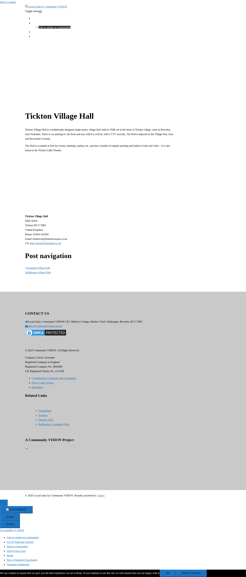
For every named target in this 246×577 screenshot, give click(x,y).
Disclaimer (37, 387)
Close (10, 517)
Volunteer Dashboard (18, 564)
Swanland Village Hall (38, 268)
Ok (167, 573)
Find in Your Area (41, 22)
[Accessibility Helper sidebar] (16, 509)
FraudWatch (44, 410)
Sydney (101, 495)
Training (36, 31)
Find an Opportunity (17, 546)
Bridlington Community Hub (53, 424)
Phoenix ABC (45, 419)
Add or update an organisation (54, 27)
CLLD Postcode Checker (20, 542)
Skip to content (8, 2)
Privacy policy (191, 573)
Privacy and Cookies (43, 382)
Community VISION (43, 36)
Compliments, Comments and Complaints (54, 378)
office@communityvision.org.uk (45, 326)
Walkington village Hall (37, 272)
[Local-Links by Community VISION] (46, 6)
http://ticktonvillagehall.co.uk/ (45, 243)
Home (35, 18)
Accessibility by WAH (12, 530)
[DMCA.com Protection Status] (46, 335)
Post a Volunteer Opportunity (22, 560)
